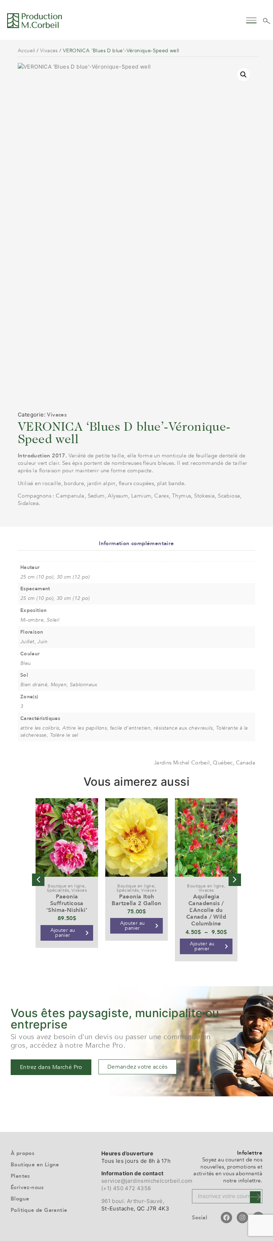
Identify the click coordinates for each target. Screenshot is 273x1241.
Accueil (26, 50)
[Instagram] (242, 1217)
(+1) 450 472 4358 (126, 1188)
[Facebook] (226, 1217)
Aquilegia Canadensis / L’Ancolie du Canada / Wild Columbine (206, 910)
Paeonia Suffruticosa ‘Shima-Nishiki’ (66, 903)
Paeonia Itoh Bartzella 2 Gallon (136, 900)
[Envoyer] (255, 1197)
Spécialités (58, 890)
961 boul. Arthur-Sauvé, (132, 1201)
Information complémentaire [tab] (136, 543)
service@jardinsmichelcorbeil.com (147, 1180)
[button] (251, 19)
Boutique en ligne (66, 886)
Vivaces (49, 50)
